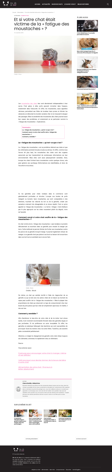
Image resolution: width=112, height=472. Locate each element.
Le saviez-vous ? (70, 4)
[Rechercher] (108, 4)
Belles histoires (83, 4)
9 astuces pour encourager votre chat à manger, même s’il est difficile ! (42, 354)
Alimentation (20, 12)
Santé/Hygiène (76, 469)
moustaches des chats (29, 103)
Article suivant (81, 439)
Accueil (37, 4)
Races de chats (57, 4)
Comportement (60, 469)
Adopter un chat (36, 469)
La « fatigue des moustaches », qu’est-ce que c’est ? (38, 130)
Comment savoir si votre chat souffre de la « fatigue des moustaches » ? (39, 133)
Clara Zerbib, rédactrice (31, 383)
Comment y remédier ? (29, 136)
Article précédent (32, 439)
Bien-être (52, 469)
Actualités (46, 4)
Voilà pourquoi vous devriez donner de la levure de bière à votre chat (42, 361)
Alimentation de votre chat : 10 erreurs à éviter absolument (35, 368)
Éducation (68, 469)
